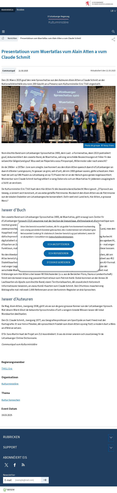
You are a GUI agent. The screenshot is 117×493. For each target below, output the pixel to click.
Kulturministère (10, 383)
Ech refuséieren (58, 253)
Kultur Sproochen (11, 400)
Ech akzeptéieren (58, 244)
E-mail (8, 480)
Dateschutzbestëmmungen (61, 236)
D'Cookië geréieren (58, 262)
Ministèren (20, 9)
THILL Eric (7, 368)
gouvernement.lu (7, 9)
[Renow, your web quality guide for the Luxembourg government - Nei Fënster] (9, 491)
